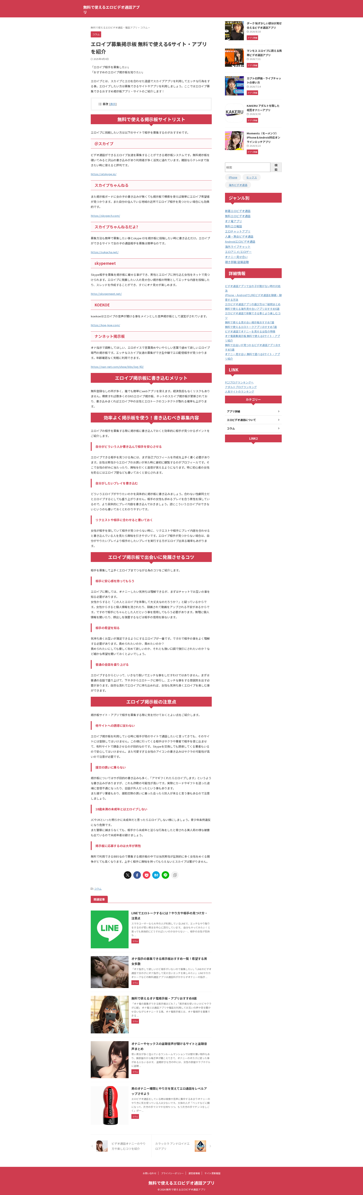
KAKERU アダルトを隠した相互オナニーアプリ (263, 108)
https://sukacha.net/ (105, 252)
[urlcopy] (175, 875)
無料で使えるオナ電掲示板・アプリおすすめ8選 (164, 998)
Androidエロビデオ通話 (240, 241)
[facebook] (137, 875)
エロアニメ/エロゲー (238, 252)
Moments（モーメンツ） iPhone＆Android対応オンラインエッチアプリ (263, 137)
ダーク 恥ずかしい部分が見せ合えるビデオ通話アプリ (264, 25)
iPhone (233, 177)
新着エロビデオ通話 (238, 211)
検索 (276, 167)
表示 (113, 104)
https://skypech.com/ (105, 216)
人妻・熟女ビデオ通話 (239, 236)
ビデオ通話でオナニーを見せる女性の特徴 (250, 331)
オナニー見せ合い (236, 257)
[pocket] (146, 875)
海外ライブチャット (238, 247)
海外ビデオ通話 (238, 185)
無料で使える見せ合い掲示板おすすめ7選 (249, 322)
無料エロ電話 (233, 226)
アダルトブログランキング (241, 387)
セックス (251, 177)
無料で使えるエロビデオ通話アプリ (111, 9)
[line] (165, 875)
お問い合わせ (149, 1173)
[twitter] (127, 875)
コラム (98, 888)
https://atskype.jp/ (103, 174)
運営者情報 (194, 1173)
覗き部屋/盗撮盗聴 (237, 262)
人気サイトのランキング (239, 391)
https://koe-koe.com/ (105, 325)
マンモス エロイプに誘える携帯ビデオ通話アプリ (264, 53)
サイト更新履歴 (212, 1173)
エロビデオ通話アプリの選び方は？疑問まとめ (253, 304)
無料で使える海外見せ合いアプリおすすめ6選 (252, 309)
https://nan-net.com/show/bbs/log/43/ (117, 367)
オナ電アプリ (233, 221)
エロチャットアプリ (238, 231)
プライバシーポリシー (172, 1173)
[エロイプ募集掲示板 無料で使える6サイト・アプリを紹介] (156, 875)
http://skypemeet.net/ (106, 294)
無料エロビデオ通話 (238, 216)
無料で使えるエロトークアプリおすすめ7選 (251, 327)
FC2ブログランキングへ (239, 382)
